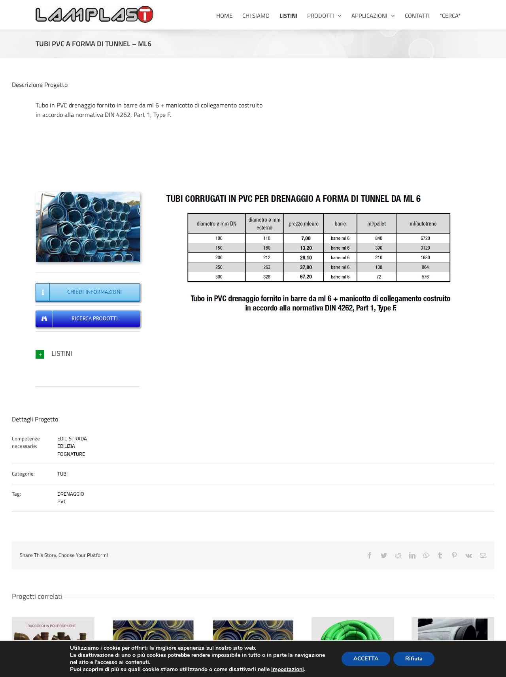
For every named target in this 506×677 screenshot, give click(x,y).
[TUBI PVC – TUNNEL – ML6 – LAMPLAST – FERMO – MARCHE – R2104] (88, 194)
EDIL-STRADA (72, 438)
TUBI (62, 474)
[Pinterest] (454, 555)
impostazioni (287, 669)
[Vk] (468, 555)
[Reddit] (398, 555)
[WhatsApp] (426, 555)
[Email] (483, 555)
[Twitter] (384, 555)
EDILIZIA (66, 446)
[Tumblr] (440, 555)
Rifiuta (414, 658)
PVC (61, 501)
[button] (88, 353)
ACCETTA (365, 658)
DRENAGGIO (70, 494)
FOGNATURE (71, 454)
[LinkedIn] (412, 555)
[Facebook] (369, 555)
